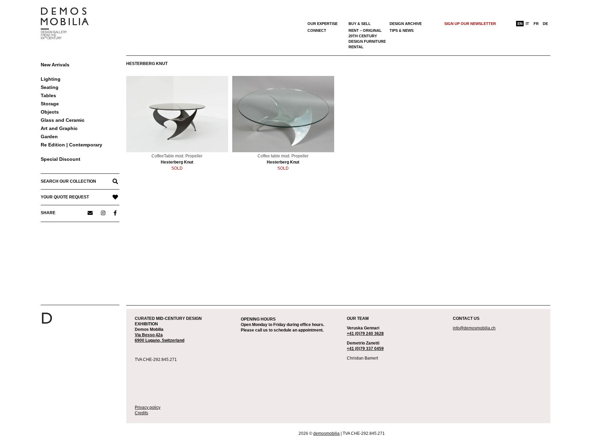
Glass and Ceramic (62, 120)
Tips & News (401, 30)
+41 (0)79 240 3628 (365, 333)
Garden (49, 136)
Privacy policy (147, 407)
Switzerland (173, 340)
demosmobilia (326, 433)
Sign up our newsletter (470, 24)
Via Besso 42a (149, 335)
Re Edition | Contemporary (71, 144)
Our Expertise (322, 24)
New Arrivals (55, 64)
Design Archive (406, 24)
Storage (50, 103)
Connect (316, 30)
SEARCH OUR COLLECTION (68, 181)
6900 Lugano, (148, 340)
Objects (50, 112)
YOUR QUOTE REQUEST (65, 197)
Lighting (51, 79)
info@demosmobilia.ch (474, 328)
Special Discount (60, 159)
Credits (141, 413)
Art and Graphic (59, 128)
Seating (49, 87)
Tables (48, 95)
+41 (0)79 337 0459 (365, 348)
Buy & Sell (360, 24)
